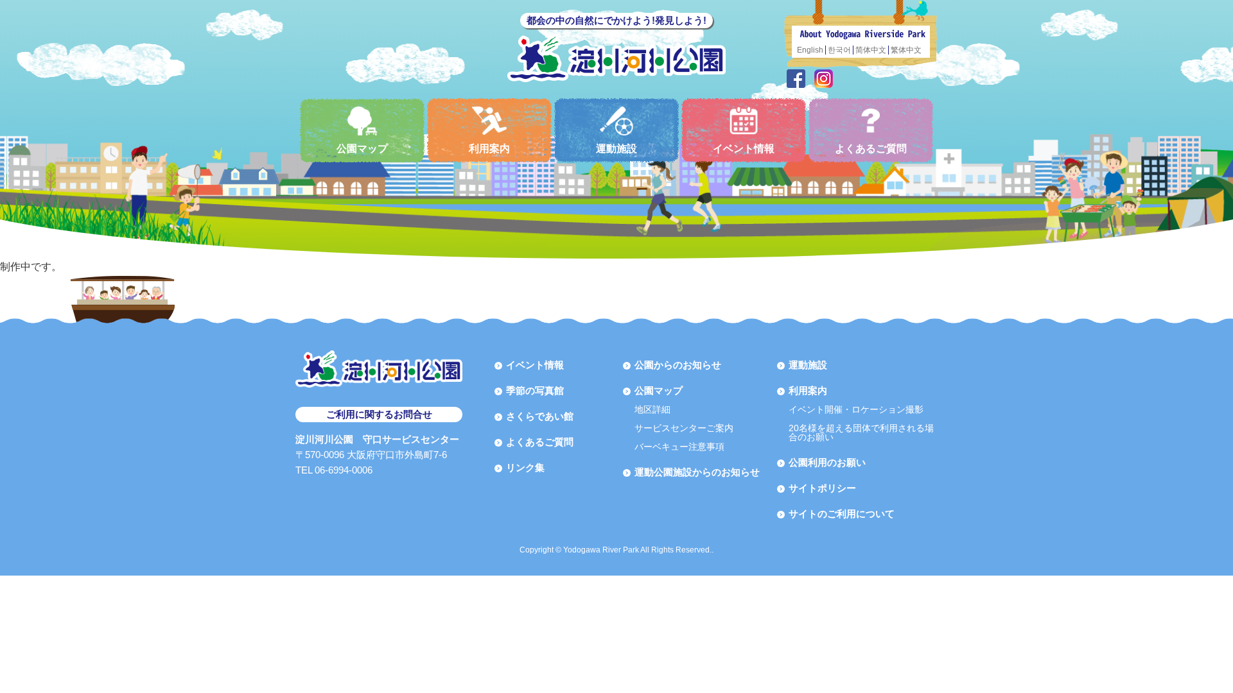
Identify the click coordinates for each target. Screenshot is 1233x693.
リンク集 (525, 467)
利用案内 (489, 148)
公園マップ (362, 148)
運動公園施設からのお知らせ (697, 471)
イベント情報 (743, 148)
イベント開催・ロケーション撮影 (856, 409)
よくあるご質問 (871, 148)
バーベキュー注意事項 (679, 446)
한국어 (839, 50)
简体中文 (870, 50)
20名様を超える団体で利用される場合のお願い (861, 432)
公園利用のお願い (827, 462)
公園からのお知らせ (677, 364)
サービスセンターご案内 (683, 428)
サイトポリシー (822, 488)
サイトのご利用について (842, 513)
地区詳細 (652, 409)
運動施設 (616, 148)
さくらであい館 (539, 416)
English (810, 50)
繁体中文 (906, 50)
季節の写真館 (535, 390)
